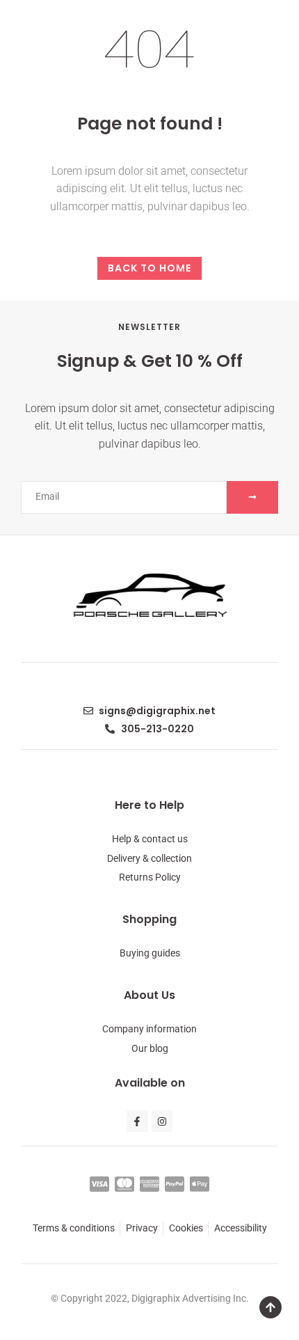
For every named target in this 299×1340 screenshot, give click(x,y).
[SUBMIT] (252, 497)
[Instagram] (162, 1121)
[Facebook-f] (137, 1121)
